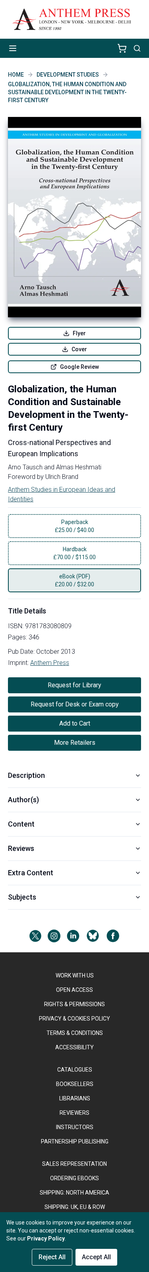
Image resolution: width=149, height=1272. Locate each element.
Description (26, 775)
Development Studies (68, 74)
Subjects (22, 897)
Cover (79, 349)
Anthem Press (49, 663)
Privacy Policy (46, 1238)
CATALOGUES (74, 1069)
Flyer (79, 333)
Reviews (21, 848)
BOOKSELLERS (74, 1084)
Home (16, 74)
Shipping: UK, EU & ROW (75, 1207)
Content (21, 824)
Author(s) (23, 799)
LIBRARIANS (74, 1098)
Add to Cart (74, 723)
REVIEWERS (74, 1113)
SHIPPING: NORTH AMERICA (74, 1192)
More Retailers (74, 742)
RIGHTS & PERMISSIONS (74, 1004)
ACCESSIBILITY (74, 1047)
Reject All (52, 1257)
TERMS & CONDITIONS (74, 1033)
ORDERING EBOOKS (74, 1178)
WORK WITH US (75, 975)
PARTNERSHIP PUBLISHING (74, 1141)
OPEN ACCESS (74, 990)
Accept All (96, 1257)
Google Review (79, 367)
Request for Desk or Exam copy (75, 704)
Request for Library (74, 685)
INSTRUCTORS (74, 1127)
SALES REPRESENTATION (74, 1164)
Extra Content (30, 872)
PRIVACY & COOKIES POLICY (74, 1018)
